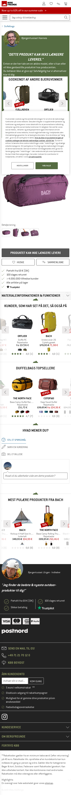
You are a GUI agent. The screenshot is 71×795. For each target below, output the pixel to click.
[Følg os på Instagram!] (7, 717)
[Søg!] (66, 18)
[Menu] (4, 17)
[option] (35, 188)
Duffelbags (9, 26)
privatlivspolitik (35, 157)
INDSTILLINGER (22, 166)
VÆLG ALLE (46, 166)
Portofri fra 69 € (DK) (17, 270)
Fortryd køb (10, 745)
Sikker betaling (19, 607)
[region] (35, 142)
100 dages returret (16, 274)
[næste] (62, 103)
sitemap (49, 783)
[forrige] (8, 103)
